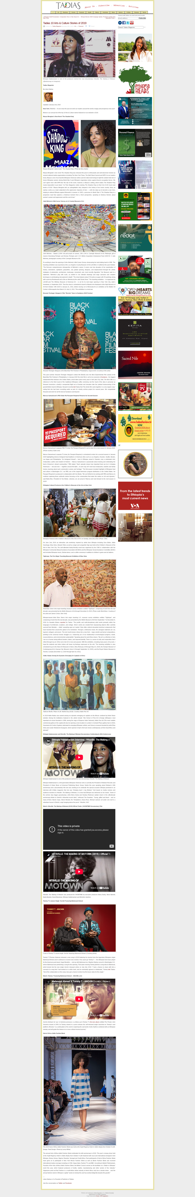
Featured (81, 12)
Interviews (105, 12)
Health (89, 12)
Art (58, 12)
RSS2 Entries (92, 1194)
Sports (144, 12)
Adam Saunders (98, 1192)
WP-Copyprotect (104, 1196)
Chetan (97, 1196)
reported (62, 622)
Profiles (128, 12)
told (74, 387)
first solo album (95, 1022)
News (113, 12)
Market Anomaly (110, 1192)
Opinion (121, 12)
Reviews (136, 12)
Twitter (60, 1183)
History (97, 12)
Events (73, 12)
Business (65, 12)
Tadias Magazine (56, 26)
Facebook (68, 1183)
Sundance (104, 377)
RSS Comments (102, 1194)
